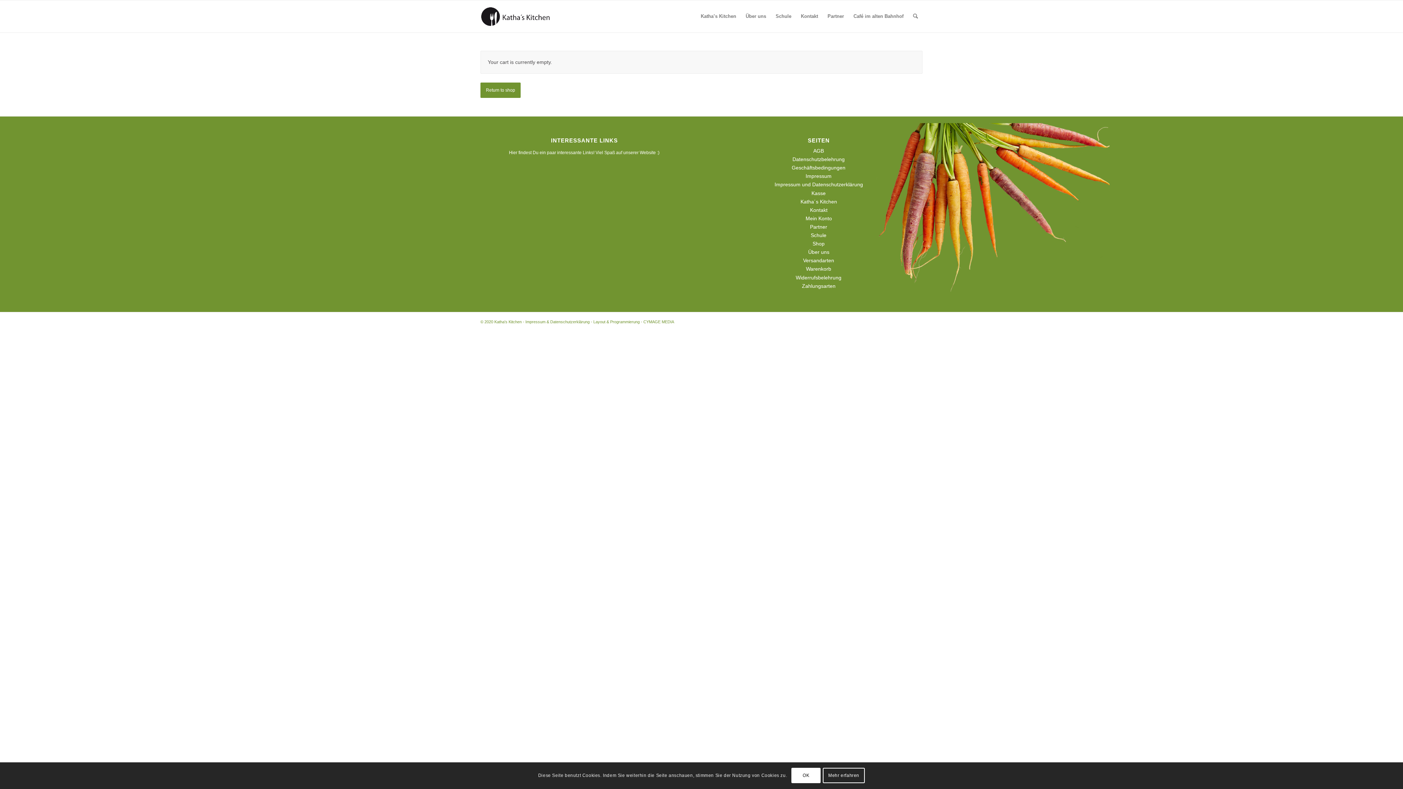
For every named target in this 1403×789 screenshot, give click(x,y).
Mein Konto (819, 218)
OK (806, 775)
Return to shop (500, 90)
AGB (818, 151)
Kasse (818, 193)
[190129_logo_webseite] (515, 16)
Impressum (819, 176)
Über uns (818, 252)
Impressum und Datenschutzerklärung (819, 184)
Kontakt (819, 210)
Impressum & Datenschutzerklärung (557, 322)
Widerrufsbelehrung (818, 278)
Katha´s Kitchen (819, 202)
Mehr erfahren (843, 775)
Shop (819, 244)
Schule (818, 235)
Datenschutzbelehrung (818, 159)
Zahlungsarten (819, 286)
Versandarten (818, 260)
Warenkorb (818, 269)
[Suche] (915, 16)
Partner (818, 227)
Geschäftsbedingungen (818, 168)
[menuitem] (718, 16)
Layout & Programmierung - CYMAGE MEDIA (633, 322)
